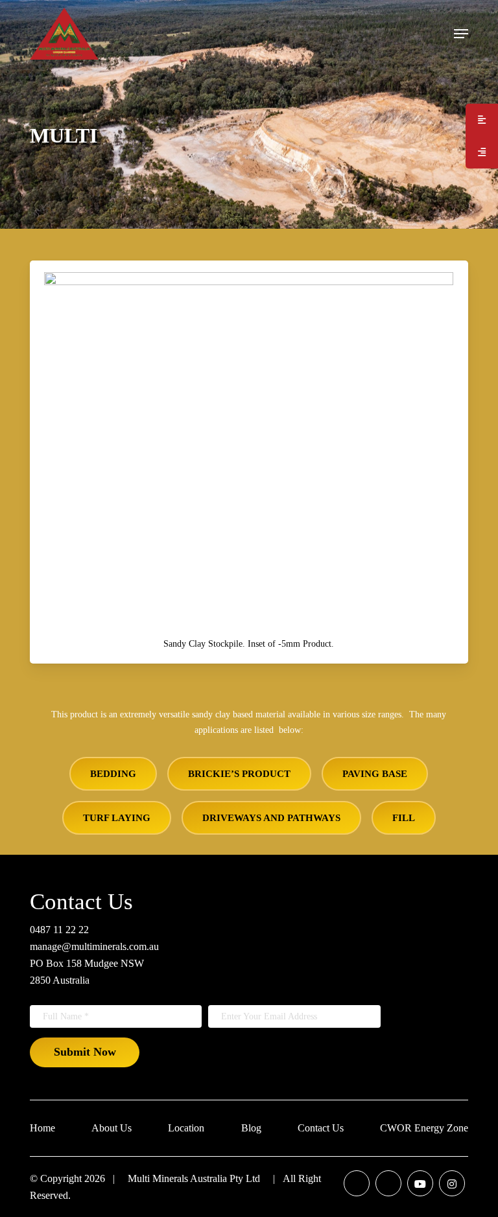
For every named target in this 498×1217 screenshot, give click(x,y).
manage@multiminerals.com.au (94, 946)
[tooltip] (482, 120)
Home (42, 1127)
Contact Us (321, 1127)
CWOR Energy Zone (424, 1127)
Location (186, 1127)
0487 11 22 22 (59, 929)
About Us (111, 1127)
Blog (251, 1127)
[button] (461, 33)
